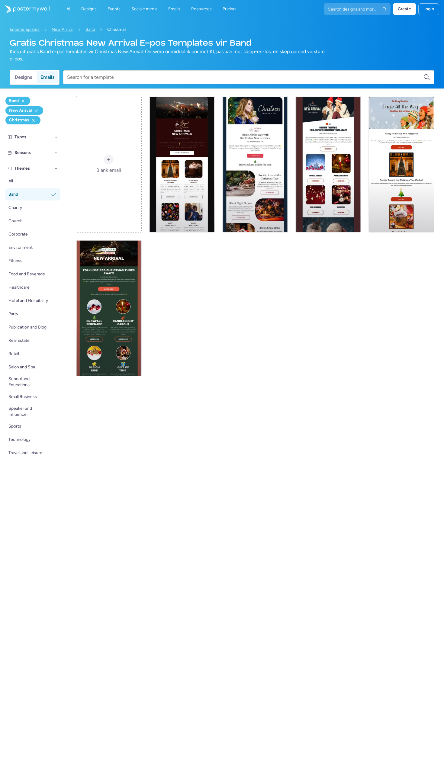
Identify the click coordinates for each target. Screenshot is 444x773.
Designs (23, 77)
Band (90, 29)
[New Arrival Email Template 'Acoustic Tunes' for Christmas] (109, 308)
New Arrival (62, 29)
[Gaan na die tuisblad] (25, 9)
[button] (56, 137)
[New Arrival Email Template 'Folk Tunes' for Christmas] (328, 164)
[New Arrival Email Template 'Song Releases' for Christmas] (255, 164)
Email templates (25, 29)
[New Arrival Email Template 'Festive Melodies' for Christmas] (401, 164)
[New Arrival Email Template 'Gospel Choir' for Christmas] (182, 164)
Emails (47, 77)
